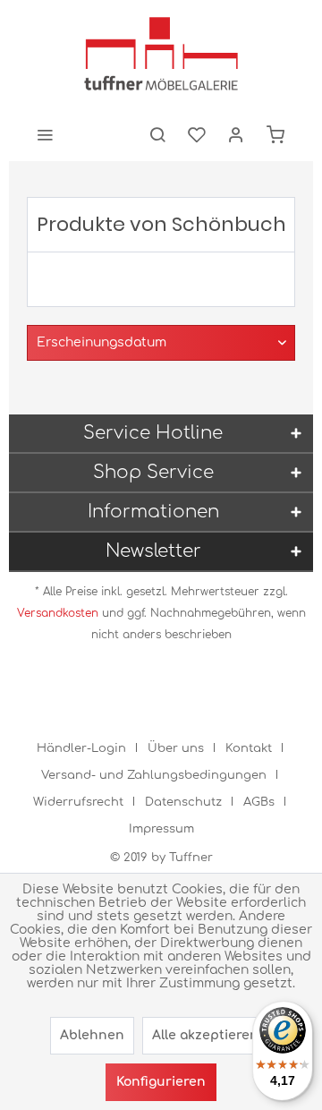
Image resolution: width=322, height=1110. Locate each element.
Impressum (161, 829)
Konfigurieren (161, 1082)
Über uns (176, 748)
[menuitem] (45, 134)
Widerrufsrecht (78, 802)
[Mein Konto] (236, 134)
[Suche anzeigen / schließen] (157, 134)
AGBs (259, 802)
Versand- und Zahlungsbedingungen (154, 775)
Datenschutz (183, 802)
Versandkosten (57, 613)
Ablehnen (92, 1035)
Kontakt (248, 748)
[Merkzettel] (197, 134)
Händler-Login (81, 748)
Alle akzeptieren (205, 1035)
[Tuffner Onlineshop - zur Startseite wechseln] (161, 53)
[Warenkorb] (275, 134)
